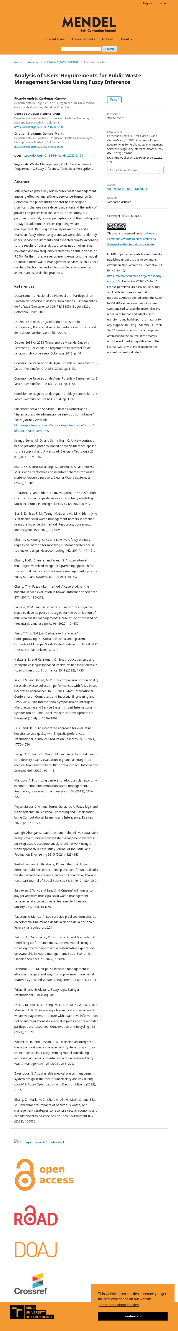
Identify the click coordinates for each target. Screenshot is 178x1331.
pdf (116, 100)
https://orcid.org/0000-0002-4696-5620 (38, 147)
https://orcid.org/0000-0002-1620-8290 (38, 127)
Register (148, 3)
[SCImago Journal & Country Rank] (39, 1142)
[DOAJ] (36, 1257)
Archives (108, 39)
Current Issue (55, 39)
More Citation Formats (124, 170)
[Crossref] (30, 1293)
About (125, 39)
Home (18, 62)
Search (109, 49)
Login (162, 3)
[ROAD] (36, 1224)
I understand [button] (133, 1316)
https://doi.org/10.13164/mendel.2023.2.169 (52, 155)
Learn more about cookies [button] (119, 1305)
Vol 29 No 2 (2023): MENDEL (61, 62)
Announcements (83, 39)
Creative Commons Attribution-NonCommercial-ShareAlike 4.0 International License (132, 238)
